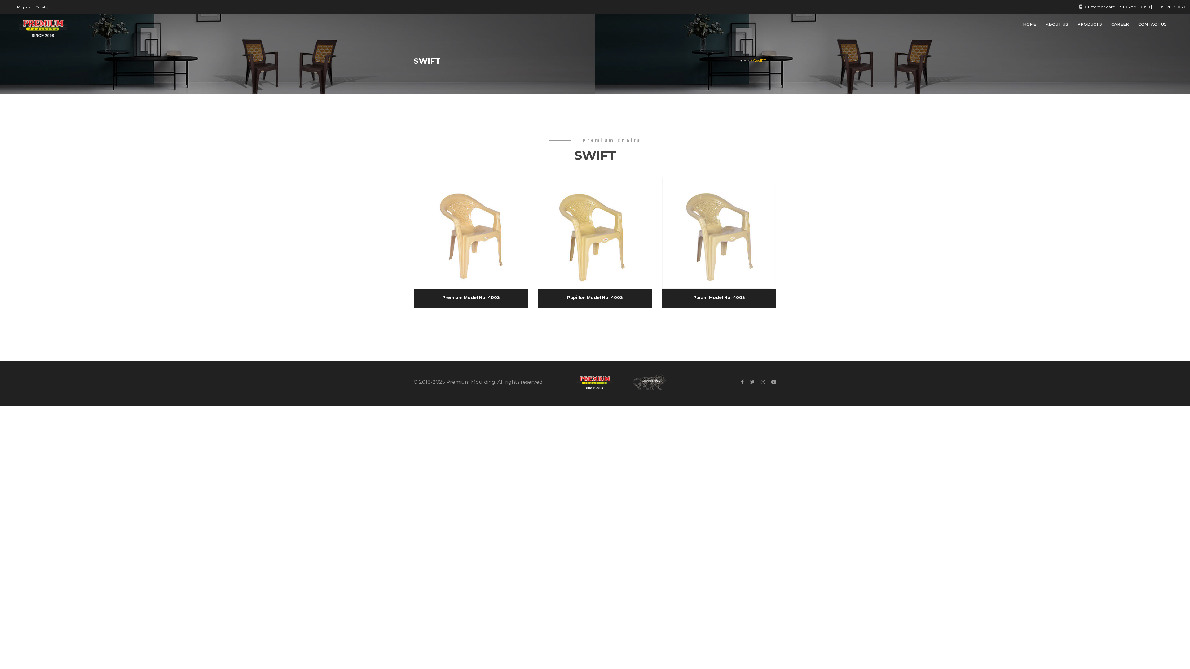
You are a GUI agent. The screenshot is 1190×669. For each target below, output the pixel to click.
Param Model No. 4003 (719, 297)
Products (1090, 24)
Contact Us (1152, 24)
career (1120, 24)
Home (1029, 24)
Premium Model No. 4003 (471, 297)
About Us (1057, 24)
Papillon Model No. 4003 (595, 297)
